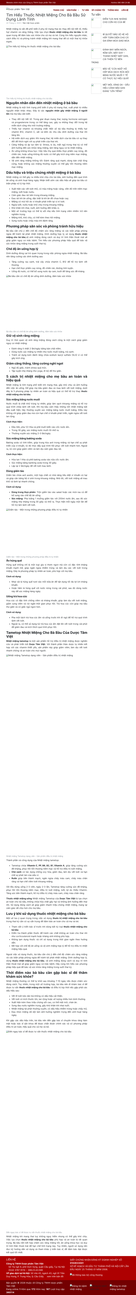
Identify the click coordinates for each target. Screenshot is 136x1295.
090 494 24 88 (124, 2)
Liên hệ (124, 10)
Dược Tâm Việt (37, 644)
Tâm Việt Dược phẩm (31, 23)
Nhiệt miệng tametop (17, 641)
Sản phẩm (71, 10)
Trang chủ (58, 10)
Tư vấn (85, 10)
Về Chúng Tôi (98, 10)
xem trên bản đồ (54, 1276)
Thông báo (113, 10)
